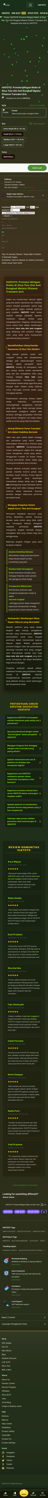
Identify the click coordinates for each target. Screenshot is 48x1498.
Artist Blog (6, 1402)
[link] (8, 1212)
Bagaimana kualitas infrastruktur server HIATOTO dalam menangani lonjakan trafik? (22, 793)
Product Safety (8, 1431)
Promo (5, 1495)
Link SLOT (6, 1362)
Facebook (10, 1456)
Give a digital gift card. (26, 187)
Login (14, 1495)
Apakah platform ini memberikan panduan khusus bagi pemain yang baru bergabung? (23, 807)
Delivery (5, 1416)
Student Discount (9, 1358)
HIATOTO (6, 13)
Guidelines (6, 1427)
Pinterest (10, 1468)
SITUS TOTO (33, 13)
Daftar (24, 1494)
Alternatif (33, 1495)
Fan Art (5, 1347)
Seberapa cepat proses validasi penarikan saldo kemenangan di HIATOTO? (21, 821)
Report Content (8, 1317)
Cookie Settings (8, 1443)
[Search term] (30, 5)
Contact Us (6, 1439)
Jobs (4, 1398)
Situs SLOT (6, 1395)
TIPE (28, 207)
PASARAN (6, 207)
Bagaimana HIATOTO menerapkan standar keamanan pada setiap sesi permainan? (23, 720)
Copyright (6, 1435)
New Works (6, 1350)
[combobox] (29, 5)
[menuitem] (6, 13)
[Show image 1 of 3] (22, 81)
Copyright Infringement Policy (14, 1324)
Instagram (10, 1452)
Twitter (9, 1460)
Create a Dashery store (11, 1406)
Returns (5, 1420)
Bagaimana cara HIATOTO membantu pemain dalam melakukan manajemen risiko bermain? (20, 777)
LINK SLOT (18, 13)
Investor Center (8, 1383)
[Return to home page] (14, 4)
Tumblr (9, 1464)
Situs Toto (6, 1366)
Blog (4, 1354)
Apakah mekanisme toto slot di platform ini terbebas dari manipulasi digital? (21, 762)
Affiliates (5, 1391)
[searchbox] (24, 1205)
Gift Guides (6, 1343)
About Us (6, 1379)
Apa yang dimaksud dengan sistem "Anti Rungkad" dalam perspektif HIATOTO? (23, 734)
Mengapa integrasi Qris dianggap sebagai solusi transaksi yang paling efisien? (22, 748)
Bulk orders (6, 1370)
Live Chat (42, 1495)
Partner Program (9, 1387)
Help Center (7, 1424)
